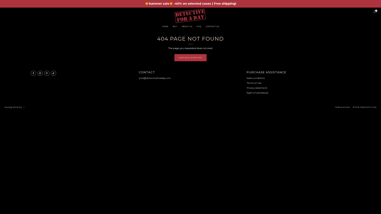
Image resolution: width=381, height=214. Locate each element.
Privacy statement (257, 87)
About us (187, 26)
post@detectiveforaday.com (155, 78)
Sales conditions (256, 78)
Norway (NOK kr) (13, 107)
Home (165, 26)
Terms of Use (254, 83)
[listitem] (190, 4)
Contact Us (212, 26)
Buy (175, 26)
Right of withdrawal (257, 92)
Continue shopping (190, 58)
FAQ (199, 26)
